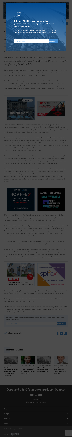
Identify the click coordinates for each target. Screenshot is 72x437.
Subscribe (53, 41)
